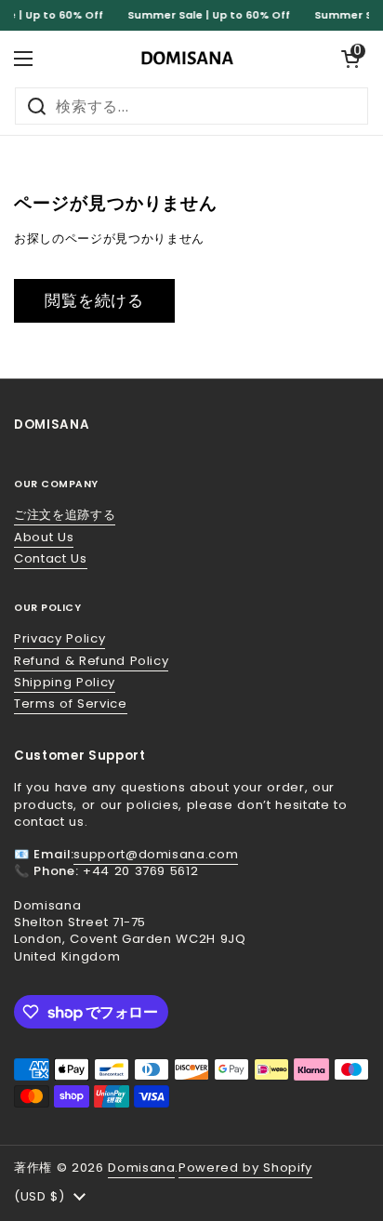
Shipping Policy (64, 682)
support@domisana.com (155, 854)
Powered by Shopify (245, 1167)
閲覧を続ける (94, 300)
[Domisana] (187, 59)
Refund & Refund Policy (91, 661)
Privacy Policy (59, 638)
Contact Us (50, 558)
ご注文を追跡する (64, 515)
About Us (43, 537)
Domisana (141, 1167)
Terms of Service (70, 703)
